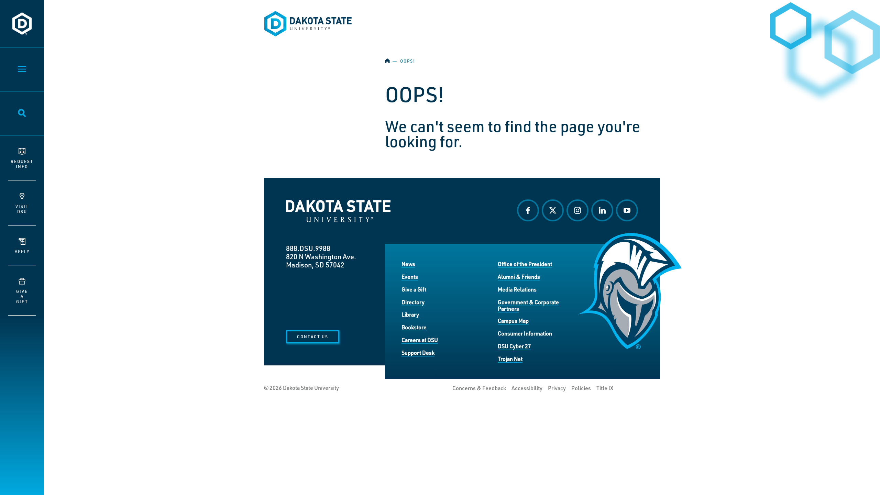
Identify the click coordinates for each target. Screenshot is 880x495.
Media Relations (517, 289)
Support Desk (418, 352)
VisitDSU (22, 209)
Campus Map (513, 320)
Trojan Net (510, 358)
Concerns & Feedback (479, 388)
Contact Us (312, 336)
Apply (22, 251)
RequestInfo (22, 163)
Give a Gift (414, 289)
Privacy (557, 388)
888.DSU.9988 (308, 248)
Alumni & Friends (519, 276)
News (408, 263)
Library (410, 314)
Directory (413, 302)
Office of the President (525, 263)
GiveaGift (22, 296)
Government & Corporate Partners (528, 305)
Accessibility (527, 388)
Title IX (604, 388)
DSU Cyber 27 (514, 346)
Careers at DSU (420, 339)
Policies (581, 388)
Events (410, 276)
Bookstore (414, 327)
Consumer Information (525, 333)
